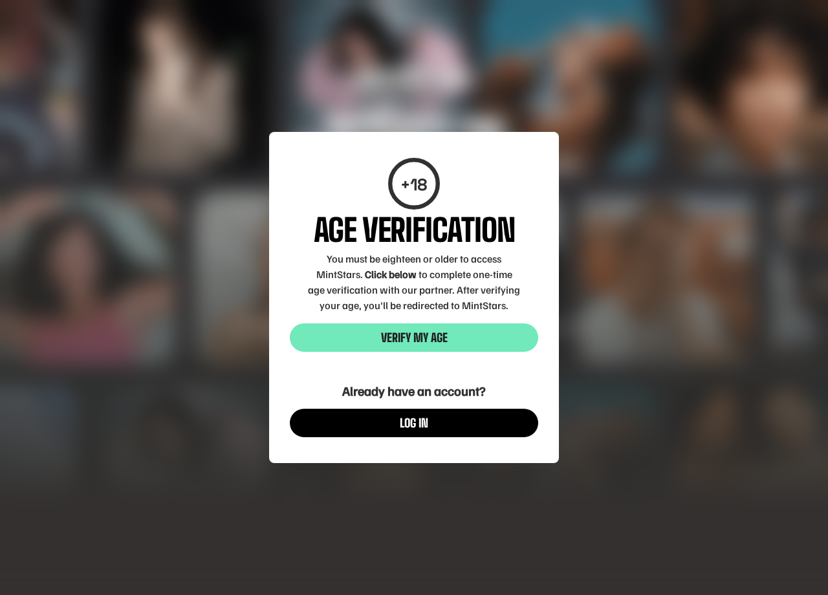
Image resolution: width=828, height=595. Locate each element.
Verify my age (414, 337)
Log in (414, 423)
